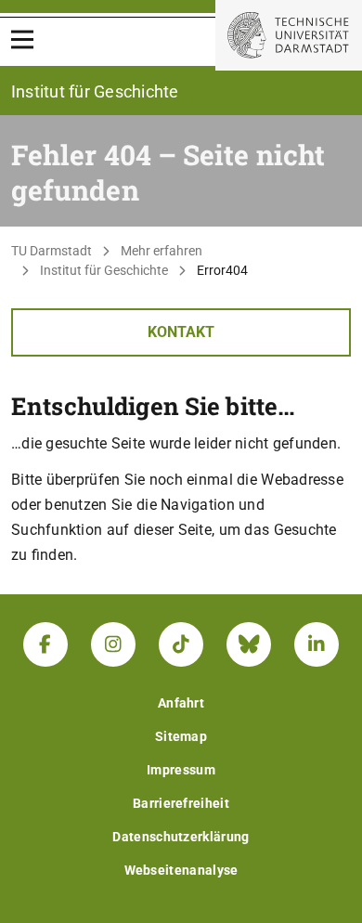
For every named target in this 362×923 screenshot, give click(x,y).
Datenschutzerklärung (180, 836)
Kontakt (181, 332)
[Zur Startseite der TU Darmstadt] (288, 35)
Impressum (181, 769)
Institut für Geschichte (104, 270)
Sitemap (181, 736)
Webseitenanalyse (181, 870)
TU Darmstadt (51, 250)
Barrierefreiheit (181, 803)
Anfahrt (181, 703)
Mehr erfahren (161, 250)
